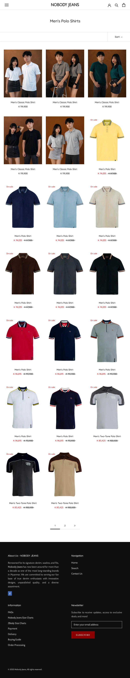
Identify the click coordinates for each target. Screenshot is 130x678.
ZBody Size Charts (17, 623)
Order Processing (16, 645)
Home (74, 562)
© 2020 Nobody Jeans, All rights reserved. (25, 669)
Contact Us (76, 573)
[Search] (116, 5)
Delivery (12, 634)
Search (74, 568)
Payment (12, 628)
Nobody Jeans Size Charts (20, 617)
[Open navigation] (7, 5)
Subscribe (83, 635)
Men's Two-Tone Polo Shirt (107, 436)
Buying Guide (14, 639)
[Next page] (75, 525)
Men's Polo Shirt (107, 169)
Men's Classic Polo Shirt (23, 102)
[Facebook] (10, 593)
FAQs (10, 612)
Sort (117, 36)
